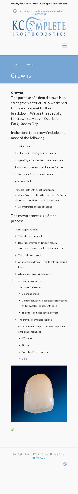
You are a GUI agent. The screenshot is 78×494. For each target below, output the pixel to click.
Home (15, 64)
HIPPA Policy (39, 458)
